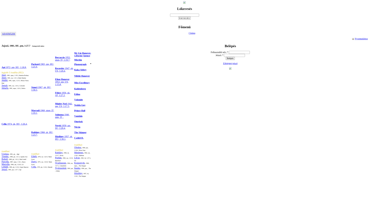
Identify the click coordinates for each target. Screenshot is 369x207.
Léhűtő (5, 167)
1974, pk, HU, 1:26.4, (14, 124)
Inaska (77, 168)
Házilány (78, 173)
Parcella (5, 161)
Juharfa (5, 88)
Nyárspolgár (60, 168)
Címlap (192, 33)
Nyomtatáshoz (361, 39)
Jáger (4, 77)
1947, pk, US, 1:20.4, (64, 69)
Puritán (58, 158)
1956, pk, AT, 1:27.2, (62, 94)
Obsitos (77, 147)
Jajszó (4, 169)
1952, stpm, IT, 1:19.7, (62, 58)
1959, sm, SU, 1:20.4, (63, 126)
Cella (33, 167)
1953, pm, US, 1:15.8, (62, 82)
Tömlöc (5, 156)
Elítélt (34, 156)
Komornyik (79, 163)
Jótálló (4, 80)
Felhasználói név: (219, 52)
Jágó (4, 75)
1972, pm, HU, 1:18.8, (14, 67)
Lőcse (77, 158)
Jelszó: (219, 55)
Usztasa (5, 154)
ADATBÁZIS (8, 34)
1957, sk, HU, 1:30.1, (64, 137)
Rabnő (5, 159)
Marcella (6, 164)
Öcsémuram (60, 163)
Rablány (59, 152)
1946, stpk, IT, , (62, 115)
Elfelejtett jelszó (230, 63)
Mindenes (78, 152)
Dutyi (33, 161)
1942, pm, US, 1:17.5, (64, 105)
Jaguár (4, 85)
